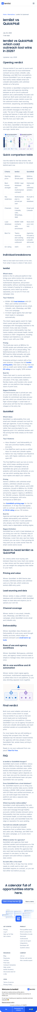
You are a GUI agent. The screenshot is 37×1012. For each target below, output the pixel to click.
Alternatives (11, 14)
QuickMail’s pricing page (15, 503)
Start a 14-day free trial (10, 901)
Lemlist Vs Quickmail (22, 14)
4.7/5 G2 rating (8, 510)
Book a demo (30, 901)
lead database (19, 301)
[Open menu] (33, 3)
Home (5, 14)
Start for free (13, 750)
